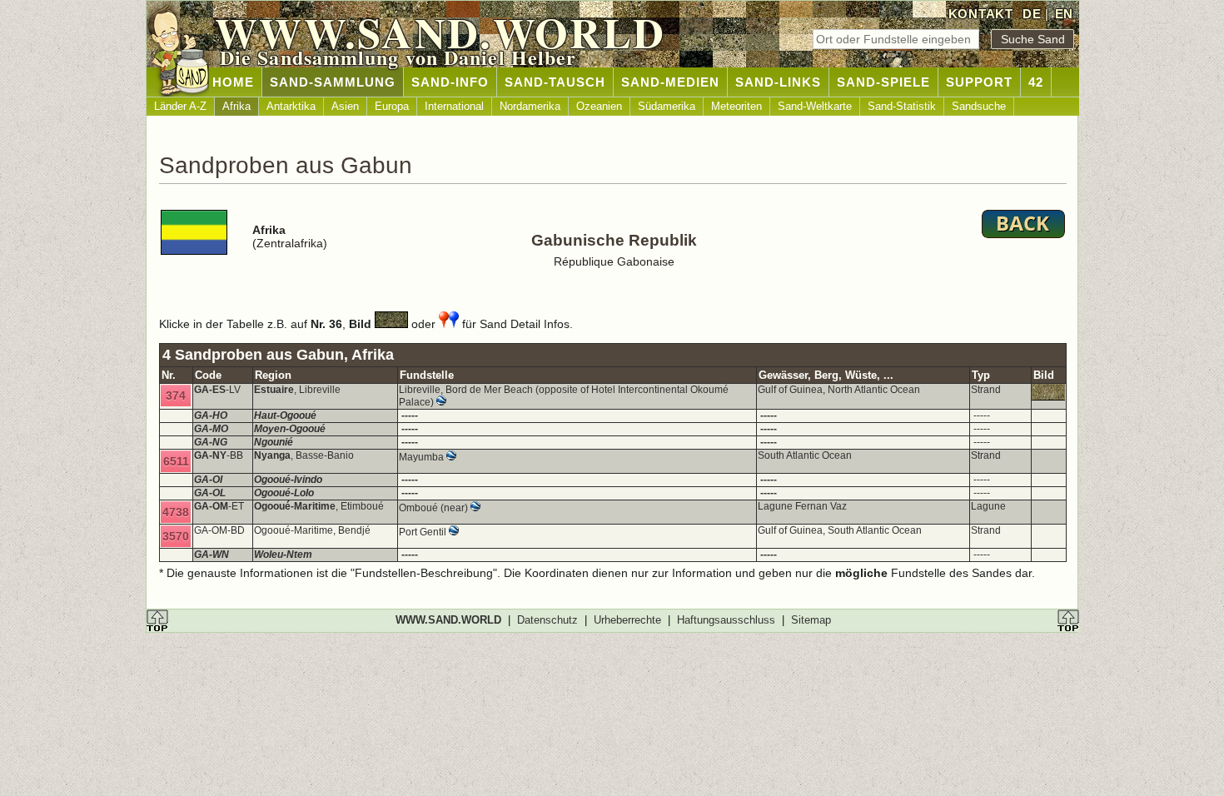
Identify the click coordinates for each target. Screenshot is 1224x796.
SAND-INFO (450, 82)
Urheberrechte (627, 620)
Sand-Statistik (902, 106)
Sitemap (811, 620)
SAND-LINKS (778, 82)
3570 (175, 536)
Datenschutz (547, 620)
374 (176, 395)
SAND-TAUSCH (555, 82)
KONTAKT (980, 14)
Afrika (236, 106)
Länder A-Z (180, 106)
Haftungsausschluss (726, 620)
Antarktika (291, 106)
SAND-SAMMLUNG (333, 82)
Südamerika (666, 106)
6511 (176, 461)
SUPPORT (979, 82)
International (454, 106)
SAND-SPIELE (883, 82)
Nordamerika (530, 106)
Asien (345, 106)
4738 (175, 512)
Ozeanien (599, 106)
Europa (392, 106)
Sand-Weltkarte (815, 106)
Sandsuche (979, 106)
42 (1035, 82)
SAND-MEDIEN (670, 82)
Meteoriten (736, 106)
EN (1064, 14)
